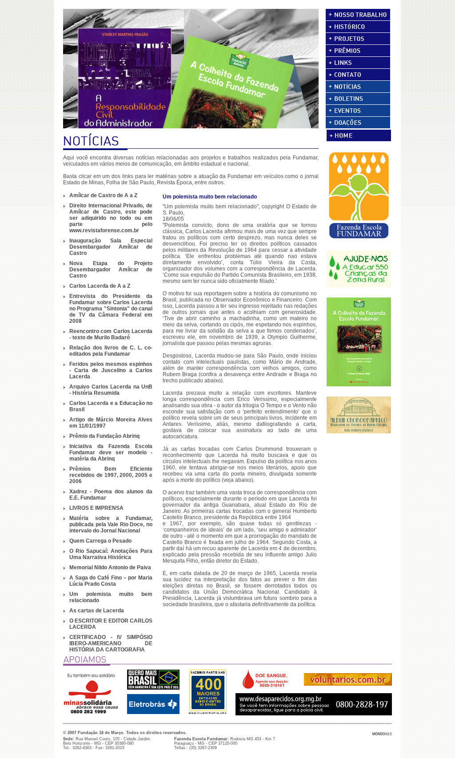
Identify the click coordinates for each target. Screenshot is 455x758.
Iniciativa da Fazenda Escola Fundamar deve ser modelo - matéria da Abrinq (110, 452)
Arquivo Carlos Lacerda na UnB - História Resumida (110, 390)
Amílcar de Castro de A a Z (103, 195)
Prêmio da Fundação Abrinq (104, 436)
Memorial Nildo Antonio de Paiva (110, 567)
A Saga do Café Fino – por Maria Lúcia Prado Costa (110, 581)
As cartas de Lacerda (96, 610)
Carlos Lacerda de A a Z (99, 286)
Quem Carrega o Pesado (100, 541)
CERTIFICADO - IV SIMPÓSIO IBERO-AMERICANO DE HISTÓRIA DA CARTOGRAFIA (110, 643)
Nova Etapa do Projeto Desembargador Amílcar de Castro (110, 269)
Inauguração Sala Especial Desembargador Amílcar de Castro (110, 247)
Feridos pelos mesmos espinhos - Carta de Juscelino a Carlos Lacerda (110, 370)
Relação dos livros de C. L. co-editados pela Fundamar (110, 351)
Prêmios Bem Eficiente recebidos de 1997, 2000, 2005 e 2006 (110, 475)
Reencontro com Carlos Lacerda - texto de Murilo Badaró (110, 334)
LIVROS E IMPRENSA (96, 508)
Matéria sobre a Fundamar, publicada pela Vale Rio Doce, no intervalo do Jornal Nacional (110, 524)
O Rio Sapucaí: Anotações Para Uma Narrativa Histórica (110, 554)
